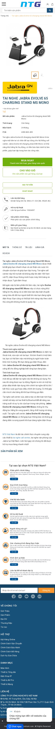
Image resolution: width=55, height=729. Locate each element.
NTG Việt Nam (9, 434)
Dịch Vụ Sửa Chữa (9, 655)
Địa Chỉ (4, 619)
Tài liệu (28, 247)
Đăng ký (46, 590)
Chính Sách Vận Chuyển (11, 643)
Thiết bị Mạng (7, 684)
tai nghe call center (21, 438)
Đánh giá (39, 247)
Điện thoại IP (6, 676)
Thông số (17, 247)
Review (6, 253)
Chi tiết (14, 479)
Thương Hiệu (6, 623)
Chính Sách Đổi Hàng (10, 651)
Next (47, 45)
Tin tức (4, 627)
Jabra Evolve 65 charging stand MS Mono (22, 264)
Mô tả (6, 247)
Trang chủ (5, 16)
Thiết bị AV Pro (7, 680)
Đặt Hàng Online (8, 639)
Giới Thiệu (5, 611)
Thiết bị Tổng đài (8, 672)
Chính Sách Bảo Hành (10, 647)
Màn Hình (5, 668)
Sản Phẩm (5, 615)
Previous (7, 45)
